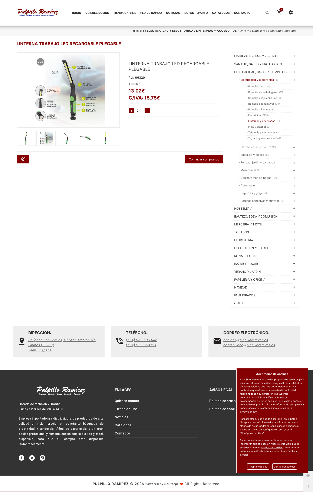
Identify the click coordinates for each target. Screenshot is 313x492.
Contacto (242, 12)
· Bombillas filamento (261, 109)
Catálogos (221, 12)
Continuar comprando (204, 159)
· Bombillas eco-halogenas (265, 92)
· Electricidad (258, 115)
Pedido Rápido (151, 12)
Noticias (173, 12)
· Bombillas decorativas (263, 103)
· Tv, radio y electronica (264, 138)
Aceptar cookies (258, 466)
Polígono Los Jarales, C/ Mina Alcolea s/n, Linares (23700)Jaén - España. (62, 345)
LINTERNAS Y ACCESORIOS (216, 30)
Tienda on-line (124, 12)
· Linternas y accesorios (263, 121)
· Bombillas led (258, 86)
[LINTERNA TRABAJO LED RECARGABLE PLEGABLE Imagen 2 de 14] (68, 89)
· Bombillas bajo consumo (264, 98)
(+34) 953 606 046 (141, 340)
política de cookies (272, 447)
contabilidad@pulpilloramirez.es (249, 345)
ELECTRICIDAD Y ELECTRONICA (170, 30)
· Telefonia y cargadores (263, 132)
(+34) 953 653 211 (141, 345)
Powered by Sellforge (162, 484)
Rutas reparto (196, 12)
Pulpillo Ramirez (111, 484)
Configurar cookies (285, 466)
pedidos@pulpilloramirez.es (245, 340)
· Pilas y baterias (259, 126)
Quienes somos (97, 12)
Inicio (76, 12)
